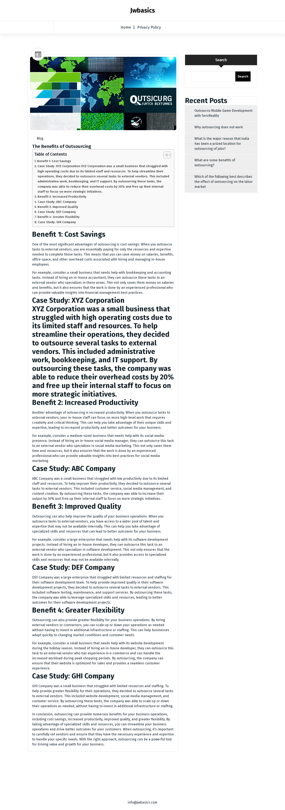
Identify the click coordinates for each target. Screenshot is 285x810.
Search (221, 60)
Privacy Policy (149, 27)
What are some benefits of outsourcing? (214, 162)
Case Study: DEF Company (57, 212)
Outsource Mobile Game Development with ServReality (223, 113)
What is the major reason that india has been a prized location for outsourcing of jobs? (221, 144)
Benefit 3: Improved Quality (58, 207)
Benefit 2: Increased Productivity (62, 196)
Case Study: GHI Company (57, 222)
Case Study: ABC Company (57, 202)
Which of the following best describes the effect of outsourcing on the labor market (223, 182)
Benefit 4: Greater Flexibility (58, 217)
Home (126, 27)
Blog (40, 138)
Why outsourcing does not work (218, 127)
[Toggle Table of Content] (165, 155)
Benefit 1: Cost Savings (54, 161)
